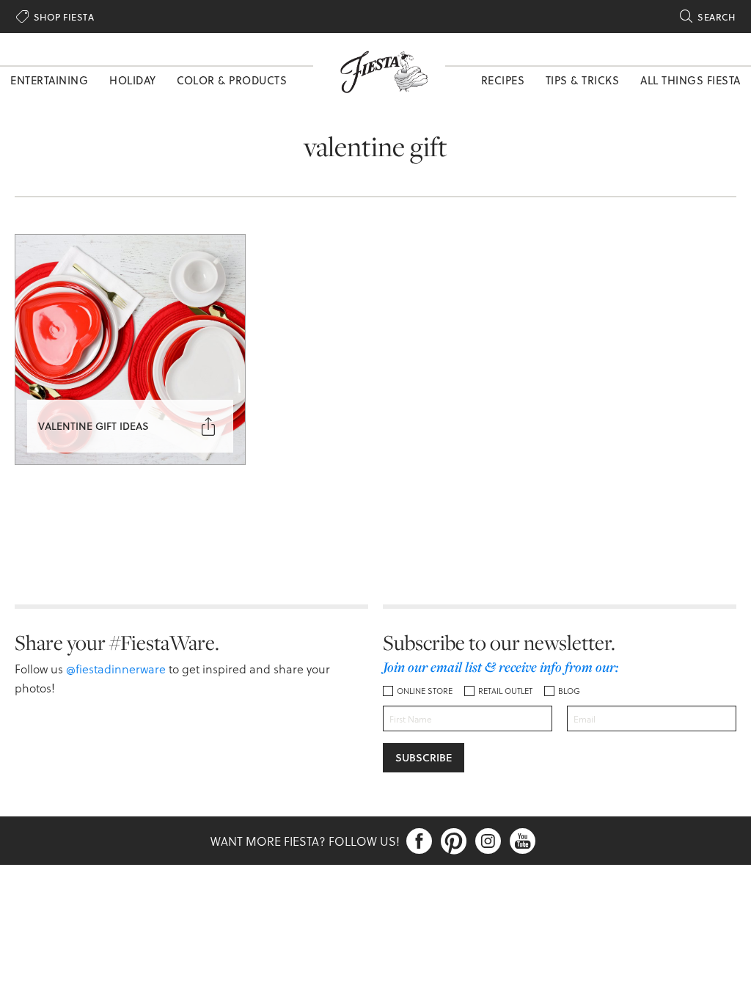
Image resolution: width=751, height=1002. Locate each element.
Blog (569, 690)
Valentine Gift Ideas (93, 426)
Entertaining (49, 80)
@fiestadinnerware (116, 668)
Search (707, 16)
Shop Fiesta (55, 16)
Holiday (132, 80)
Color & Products (232, 80)
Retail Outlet (505, 690)
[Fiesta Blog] (379, 70)
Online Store (425, 690)
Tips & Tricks (583, 80)
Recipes (503, 80)
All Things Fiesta (690, 80)
